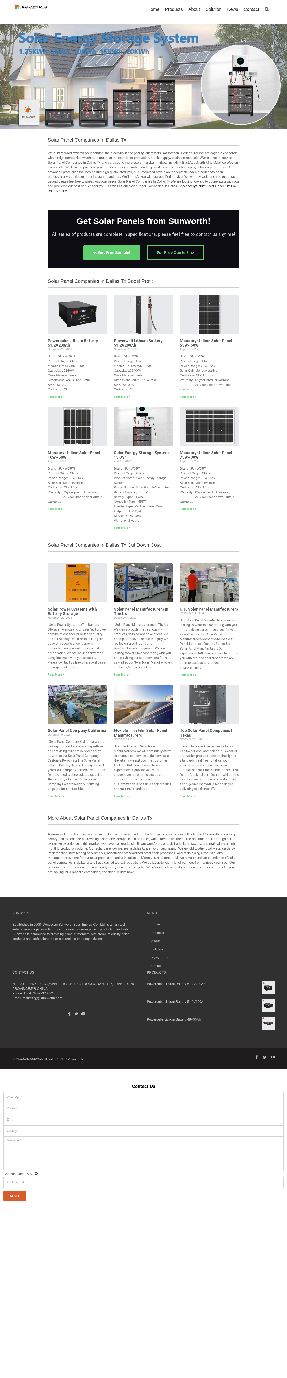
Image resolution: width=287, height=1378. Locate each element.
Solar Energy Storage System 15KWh (141, 455)
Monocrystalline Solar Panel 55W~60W (206, 343)
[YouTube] (83, 1014)
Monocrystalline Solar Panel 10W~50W (74, 455)
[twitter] (265, 1057)
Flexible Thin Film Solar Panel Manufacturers (140, 733)
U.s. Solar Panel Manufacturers (209, 609)
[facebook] (257, 1057)
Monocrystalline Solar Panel (203, 186)
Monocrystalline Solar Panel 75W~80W (206, 455)
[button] (5, 79)
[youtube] (273, 1057)
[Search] (267, 9)
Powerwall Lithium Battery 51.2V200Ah (138, 343)
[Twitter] (76, 1014)
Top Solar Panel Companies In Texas (207, 733)
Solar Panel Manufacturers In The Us (141, 611)
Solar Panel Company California (77, 730)
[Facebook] (69, 1014)
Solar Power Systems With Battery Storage (72, 611)
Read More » (56, 396)
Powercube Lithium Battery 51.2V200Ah (73, 343)
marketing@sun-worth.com (42, 998)
